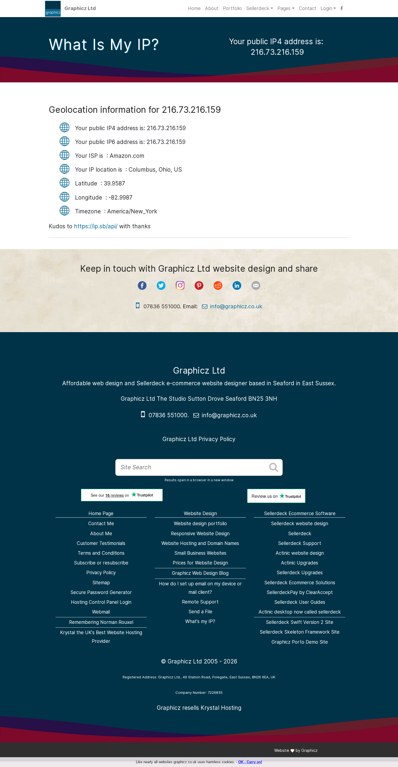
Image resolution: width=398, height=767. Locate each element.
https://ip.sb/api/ (96, 226)
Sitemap (101, 582)
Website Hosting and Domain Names (200, 543)
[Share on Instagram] (180, 285)
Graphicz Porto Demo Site (300, 642)
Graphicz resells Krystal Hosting (199, 707)
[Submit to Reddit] (218, 285)
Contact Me (101, 523)
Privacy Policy (101, 572)
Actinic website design (300, 553)
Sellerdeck (257, 8)
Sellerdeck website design (299, 523)
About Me (101, 533)
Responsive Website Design (200, 533)
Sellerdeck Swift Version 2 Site (299, 622)
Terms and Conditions (101, 553)
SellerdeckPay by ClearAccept (300, 592)
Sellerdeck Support (299, 543)
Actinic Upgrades (299, 563)
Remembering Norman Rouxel (101, 622)
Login (326, 8)
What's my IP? (200, 621)
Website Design (200, 513)
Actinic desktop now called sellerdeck (300, 612)
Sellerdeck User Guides (299, 602)
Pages (284, 8)
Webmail (101, 612)
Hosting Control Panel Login (101, 602)
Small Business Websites (200, 553)
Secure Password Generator (101, 592)
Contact (307, 8)
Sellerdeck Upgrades (300, 572)
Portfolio (232, 8)
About (211, 8)
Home (194, 8)
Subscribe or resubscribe (101, 563)
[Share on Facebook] (142, 285)
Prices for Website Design (200, 563)
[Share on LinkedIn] (237, 285)
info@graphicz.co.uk (236, 306)
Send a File (200, 611)
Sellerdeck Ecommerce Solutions (299, 582)
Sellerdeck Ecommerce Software (299, 513)
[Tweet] (161, 285)
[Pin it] (199, 285)
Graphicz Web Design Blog (200, 573)
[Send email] (256, 285)
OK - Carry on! (250, 762)
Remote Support (200, 602)
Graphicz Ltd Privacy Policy (199, 439)
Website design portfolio (200, 523)
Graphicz (309, 750)
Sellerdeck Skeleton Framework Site (300, 632)
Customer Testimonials (101, 543)
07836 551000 (168, 415)
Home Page (101, 513)
